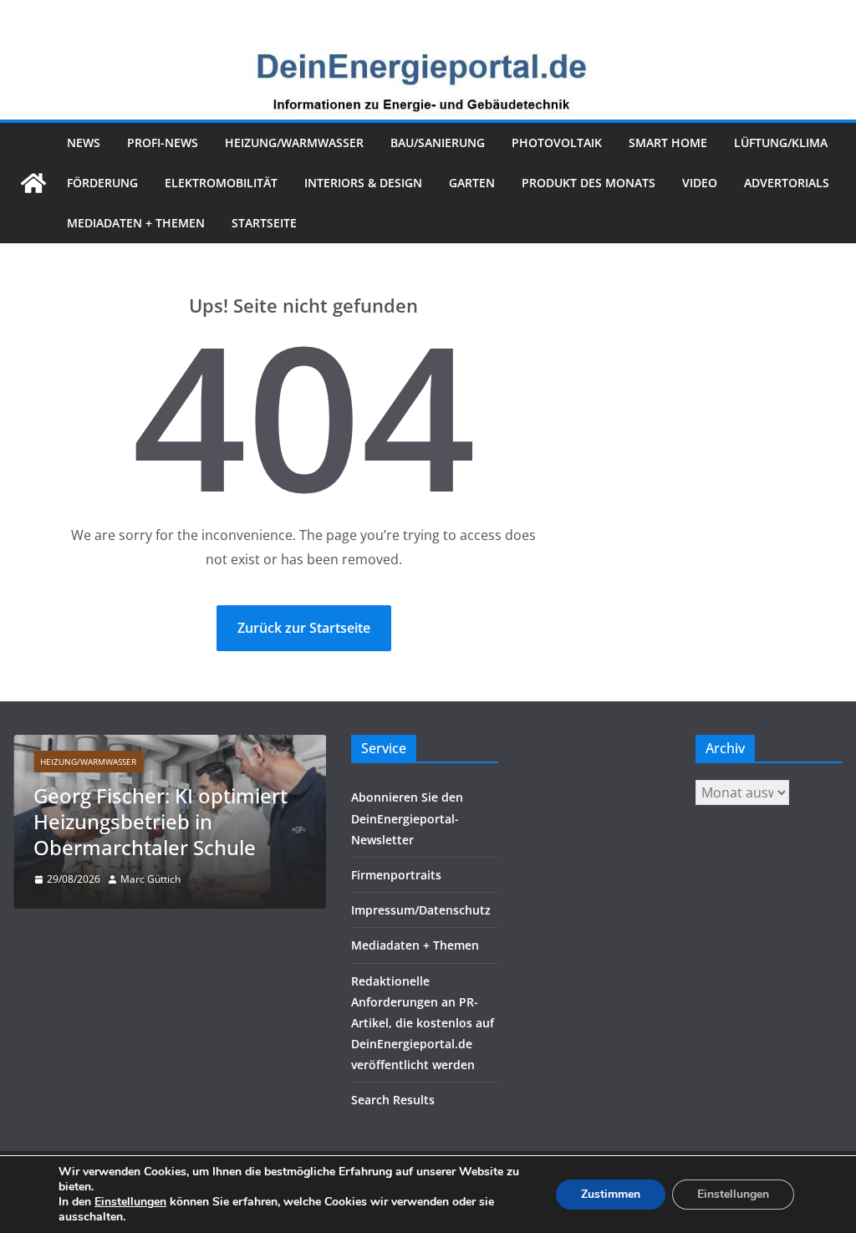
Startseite (264, 223)
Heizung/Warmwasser (294, 142)
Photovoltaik (557, 142)
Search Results (393, 1100)
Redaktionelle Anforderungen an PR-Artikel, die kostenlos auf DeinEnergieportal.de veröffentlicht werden (422, 1023)
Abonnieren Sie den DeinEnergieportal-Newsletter (407, 818)
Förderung (102, 183)
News (83, 142)
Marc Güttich (150, 879)
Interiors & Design (363, 183)
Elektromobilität (221, 183)
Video (699, 183)
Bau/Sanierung (437, 142)
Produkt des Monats (588, 183)
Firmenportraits (396, 875)
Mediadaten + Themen (136, 223)
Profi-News (162, 142)
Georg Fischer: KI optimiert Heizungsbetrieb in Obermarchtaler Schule (160, 821)
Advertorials (786, 183)
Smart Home (668, 142)
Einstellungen (130, 1202)
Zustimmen (610, 1194)
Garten (472, 183)
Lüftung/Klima (781, 142)
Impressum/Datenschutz (421, 910)
